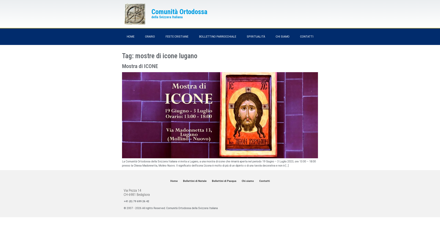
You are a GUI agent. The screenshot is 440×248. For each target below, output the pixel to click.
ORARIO (150, 36)
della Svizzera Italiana (167, 17)
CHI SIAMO (282, 36)
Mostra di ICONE (140, 66)
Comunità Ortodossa (179, 12)
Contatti (264, 181)
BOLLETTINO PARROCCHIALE (217, 36)
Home (174, 181)
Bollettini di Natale (195, 181)
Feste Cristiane (177, 36)
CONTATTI (307, 36)
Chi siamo (248, 181)
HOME (130, 36)
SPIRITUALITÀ (256, 36)
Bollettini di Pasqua (224, 181)
